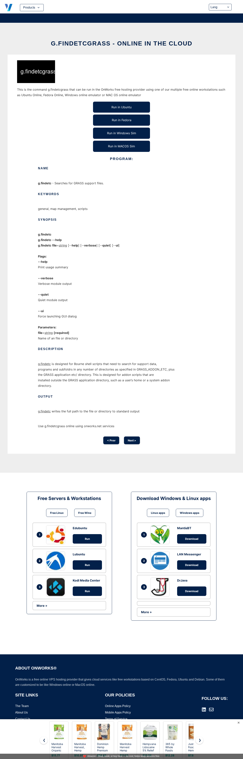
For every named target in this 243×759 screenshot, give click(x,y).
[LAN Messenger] (161, 560)
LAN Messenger (189, 554)
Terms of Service (116, 719)
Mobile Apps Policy (118, 712)
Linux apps (158, 512)
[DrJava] (161, 587)
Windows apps (189, 512)
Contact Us (22, 719)
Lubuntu (79, 554)
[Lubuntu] (56, 560)
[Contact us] (211, 709)
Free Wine (84, 512)
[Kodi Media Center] (56, 587)
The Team (22, 706)
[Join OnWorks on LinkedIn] (204, 709)
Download (191, 538)
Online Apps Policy (118, 706)
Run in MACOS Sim (121, 146)
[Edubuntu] (56, 534)
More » (42, 606)
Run (87, 538)
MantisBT (184, 528)
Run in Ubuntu (121, 107)
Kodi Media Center (86, 580)
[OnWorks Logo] (8, 7)
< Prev (111, 440)
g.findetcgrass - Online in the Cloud (121, 43)
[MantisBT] (161, 534)
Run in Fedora (121, 120)
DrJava (182, 580)
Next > (132, 440)
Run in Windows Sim (121, 133)
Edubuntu (80, 528)
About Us (21, 712)
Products (29, 7)
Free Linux (57, 512)
